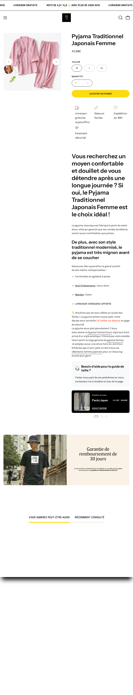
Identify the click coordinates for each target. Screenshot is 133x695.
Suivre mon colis (80, 664)
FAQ (5, 647)
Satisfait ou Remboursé (85, 641)
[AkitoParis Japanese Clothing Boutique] (66, 17)
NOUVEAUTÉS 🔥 (80, 600)
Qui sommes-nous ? (82, 647)
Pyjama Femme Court (100, 332)
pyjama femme (115, 340)
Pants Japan (100, 400)
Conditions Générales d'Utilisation (24, 658)
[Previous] (8, 61)
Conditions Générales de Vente (22, 670)
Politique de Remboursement (21, 653)
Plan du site (10, 676)
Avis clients (77, 653)
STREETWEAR (78, 611)
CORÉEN (75, 617)
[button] (120, 17)
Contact (8, 641)
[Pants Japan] (82, 402)
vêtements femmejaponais (87, 351)
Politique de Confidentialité (20, 664)
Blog (73, 670)
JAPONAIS (76, 606)
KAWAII (74, 623)
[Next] (56, 61)
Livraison (76, 658)
